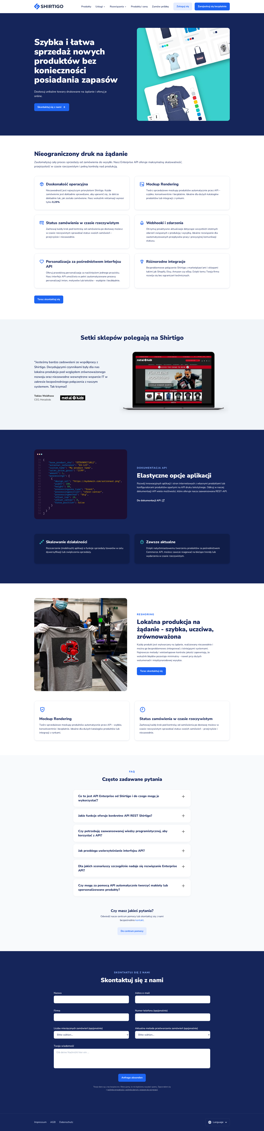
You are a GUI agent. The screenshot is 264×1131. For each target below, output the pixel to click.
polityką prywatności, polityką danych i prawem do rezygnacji (132, 1089)
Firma (57, 1010)
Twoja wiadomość (64, 1046)
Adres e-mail (142, 993)
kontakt (139, 920)
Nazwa (58, 993)
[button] (217, 1122)
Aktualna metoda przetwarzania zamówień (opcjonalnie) (166, 1028)
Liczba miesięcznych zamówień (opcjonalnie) (78, 1028)
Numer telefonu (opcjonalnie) (151, 1010)
